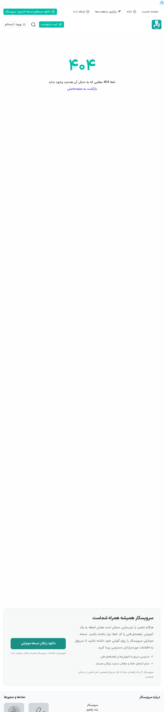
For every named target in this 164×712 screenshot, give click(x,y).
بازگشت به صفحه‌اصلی (82, 89)
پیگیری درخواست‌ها (106, 12)
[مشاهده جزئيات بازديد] (161, 4)
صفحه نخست (150, 12)
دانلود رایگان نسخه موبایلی (38, 643)
